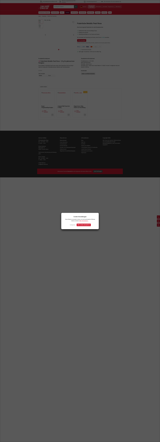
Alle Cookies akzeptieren (83, 225)
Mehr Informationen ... (84, 220)
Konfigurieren (72, 225)
